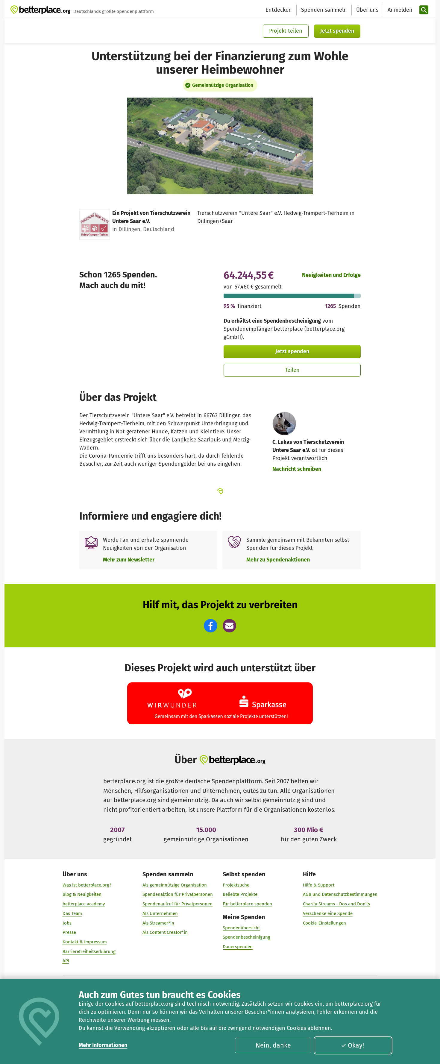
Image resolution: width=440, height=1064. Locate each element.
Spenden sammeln (324, 10)
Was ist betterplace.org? (87, 885)
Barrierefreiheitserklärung (89, 951)
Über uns (367, 10)
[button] (210, 625)
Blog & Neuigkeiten (82, 894)
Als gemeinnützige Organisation (174, 885)
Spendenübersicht (241, 928)
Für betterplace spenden (247, 904)
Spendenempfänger (248, 329)
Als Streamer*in (158, 923)
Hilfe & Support (318, 885)
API (66, 960)
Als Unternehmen (160, 913)
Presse (69, 932)
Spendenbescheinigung (246, 937)
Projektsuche (236, 885)
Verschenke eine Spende (328, 913)
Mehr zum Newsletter (128, 559)
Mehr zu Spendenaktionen (278, 559)
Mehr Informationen (103, 1045)
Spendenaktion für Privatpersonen (177, 894)
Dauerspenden (238, 946)
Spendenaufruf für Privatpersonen (177, 904)
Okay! (356, 1045)
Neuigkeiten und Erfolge (331, 275)
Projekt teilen (285, 31)
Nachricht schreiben (296, 469)
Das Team (72, 913)
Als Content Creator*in (165, 932)
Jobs (67, 923)
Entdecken (278, 10)
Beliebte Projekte (240, 894)
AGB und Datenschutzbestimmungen (340, 894)
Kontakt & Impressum (85, 942)
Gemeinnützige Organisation (222, 85)
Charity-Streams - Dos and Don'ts (336, 904)
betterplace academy (84, 904)
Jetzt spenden (337, 31)
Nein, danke (273, 1045)
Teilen (292, 370)
